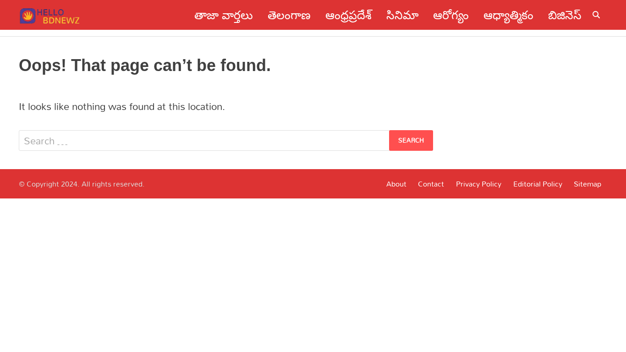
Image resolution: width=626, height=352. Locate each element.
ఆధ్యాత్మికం (508, 15)
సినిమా (402, 15)
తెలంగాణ (289, 15)
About (396, 183)
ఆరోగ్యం (451, 15)
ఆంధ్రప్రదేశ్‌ (348, 15)
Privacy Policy (478, 183)
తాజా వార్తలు (223, 15)
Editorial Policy (537, 183)
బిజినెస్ (565, 15)
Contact (431, 183)
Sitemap (587, 183)
